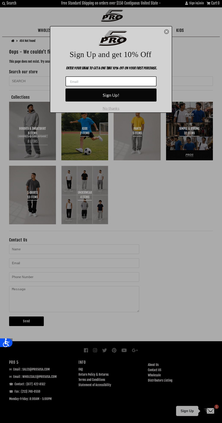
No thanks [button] (111, 108)
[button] (166, 31)
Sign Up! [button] (111, 95)
